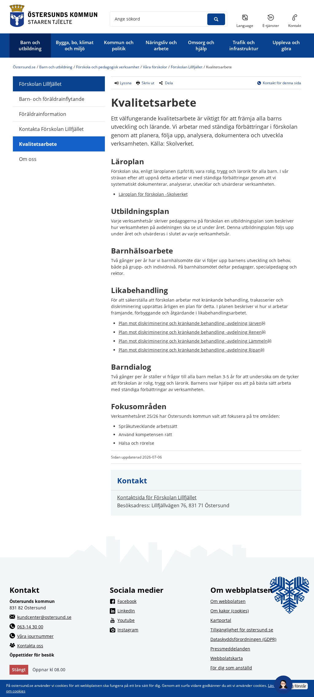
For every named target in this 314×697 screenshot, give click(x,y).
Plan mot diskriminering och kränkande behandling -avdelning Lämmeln (195, 341)
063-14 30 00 (30, 627)
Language (244, 25)
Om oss (27, 159)
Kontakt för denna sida (282, 83)
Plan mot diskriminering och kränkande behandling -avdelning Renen (192, 332)
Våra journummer (35, 636)
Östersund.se (24, 67)
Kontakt (294, 25)
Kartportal (220, 620)
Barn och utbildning (55, 67)
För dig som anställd (231, 668)
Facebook (160, 601)
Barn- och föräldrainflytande (51, 99)
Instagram (160, 630)
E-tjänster (273, 25)
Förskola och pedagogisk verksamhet (107, 67)
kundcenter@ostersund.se (44, 617)
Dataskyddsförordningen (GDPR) (243, 639)
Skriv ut (148, 83)
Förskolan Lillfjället (186, 67)
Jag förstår (296, 686)
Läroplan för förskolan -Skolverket (153, 194)
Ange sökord (127, 19)
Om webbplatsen (228, 601)
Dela (169, 83)
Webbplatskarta (226, 658)
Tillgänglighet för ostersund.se (241, 630)
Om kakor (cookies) (229, 611)
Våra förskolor (155, 67)
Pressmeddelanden (230, 649)
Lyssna (125, 83)
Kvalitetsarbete (38, 144)
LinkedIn (160, 610)
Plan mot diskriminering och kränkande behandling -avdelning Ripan (191, 350)
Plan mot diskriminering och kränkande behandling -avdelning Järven (192, 323)
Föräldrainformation (42, 114)
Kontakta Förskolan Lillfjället (51, 129)
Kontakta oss (30, 646)
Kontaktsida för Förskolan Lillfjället (157, 497)
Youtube (160, 620)
